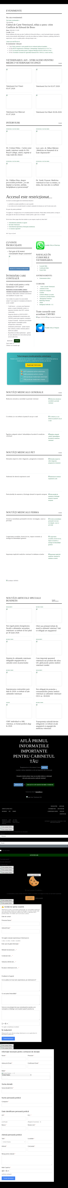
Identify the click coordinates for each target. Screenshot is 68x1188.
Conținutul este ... (7, 956)
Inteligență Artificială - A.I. (46, 304)
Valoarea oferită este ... (9, 962)
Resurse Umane (9, 639)
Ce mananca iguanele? (15, 228)
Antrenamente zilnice (45, 278)
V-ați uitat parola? (4, 859)
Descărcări (61, 808)
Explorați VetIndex (34, 365)
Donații (62, 811)
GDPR (10, 819)
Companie (5, 1101)
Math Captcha (6, 1167)
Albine (41, 302)
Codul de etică (16, 822)
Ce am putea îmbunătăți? (9, 993)
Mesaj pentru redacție (8, 1154)
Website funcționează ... (9, 950)
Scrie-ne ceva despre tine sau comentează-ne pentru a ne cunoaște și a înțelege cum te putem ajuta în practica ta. (19, 1008)
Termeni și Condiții (6, 821)
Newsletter (54, 806)
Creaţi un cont (3, 864)
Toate (60, 63)
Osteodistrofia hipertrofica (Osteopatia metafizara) (22, 226)
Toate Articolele (55, 601)
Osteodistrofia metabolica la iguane (18, 222)
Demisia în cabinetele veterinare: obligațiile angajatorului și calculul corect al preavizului (18, 660)
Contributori (52, 808)
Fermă (14, 811)
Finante (8, 702)
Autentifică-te (38, 792)
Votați (17, 340)
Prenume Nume (7, 920)
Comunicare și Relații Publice (47, 296)
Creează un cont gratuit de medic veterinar (40, 784)
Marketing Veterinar (44, 300)
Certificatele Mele (44, 268)
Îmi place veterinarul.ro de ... (10, 968)
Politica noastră (39, 898)
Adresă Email (6, 928)
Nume (4, 1055)
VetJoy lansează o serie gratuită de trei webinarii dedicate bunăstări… (30, 46)
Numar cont (31, 1125)
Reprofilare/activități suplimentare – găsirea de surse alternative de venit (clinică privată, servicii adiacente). (19, 334)
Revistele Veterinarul (14, 224)
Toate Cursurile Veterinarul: (47, 286)
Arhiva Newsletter (6, 822)
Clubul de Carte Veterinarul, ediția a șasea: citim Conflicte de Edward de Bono (29, 26)
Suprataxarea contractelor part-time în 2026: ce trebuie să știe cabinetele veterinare (18, 691)
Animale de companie (45, 290)
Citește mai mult (10, 41)
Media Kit (4, 823)
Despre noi (4, 819)
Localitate (31, 1138)
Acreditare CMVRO (53, 811)
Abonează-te (18, 784)
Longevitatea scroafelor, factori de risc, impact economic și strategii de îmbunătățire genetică (24, 537)
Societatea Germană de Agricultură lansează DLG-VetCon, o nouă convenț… (33, 52)
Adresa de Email (7, 1063)
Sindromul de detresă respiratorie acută (18, 476)
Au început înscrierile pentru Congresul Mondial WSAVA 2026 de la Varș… (33, 50)
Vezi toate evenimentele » (12, 20)
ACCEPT (30, 898)
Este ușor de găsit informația (10, 944)
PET (10, 811)
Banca (4, 1125)
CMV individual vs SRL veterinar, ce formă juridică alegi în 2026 (18, 723)
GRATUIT (44, 767)
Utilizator (2, 833)
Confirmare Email (33, 1063)
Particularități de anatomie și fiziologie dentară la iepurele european (26, 494)
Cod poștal (31, 1146)
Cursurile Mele (43, 266)
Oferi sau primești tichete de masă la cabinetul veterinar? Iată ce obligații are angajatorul (48, 628)
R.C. (29, 1115)
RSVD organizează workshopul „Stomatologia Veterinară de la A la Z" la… (32, 48)
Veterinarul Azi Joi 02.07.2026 (48, 86)
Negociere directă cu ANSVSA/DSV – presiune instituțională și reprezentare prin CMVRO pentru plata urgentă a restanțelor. (19, 316)
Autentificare (34, 855)
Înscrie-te (17, 41)
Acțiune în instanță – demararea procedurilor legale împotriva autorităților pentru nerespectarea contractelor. (19, 322)
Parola (1, 840)
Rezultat (10, 340)
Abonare (61, 806)
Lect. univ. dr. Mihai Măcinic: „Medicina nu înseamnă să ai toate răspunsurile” (47, 150)
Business (4, 811)
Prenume (31, 1055)
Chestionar (63, 814)
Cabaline (41, 292)
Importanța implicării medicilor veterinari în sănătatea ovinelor (25, 554)
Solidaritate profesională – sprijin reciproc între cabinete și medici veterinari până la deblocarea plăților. (19, 328)
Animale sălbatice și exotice (46, 294)
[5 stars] (12, 946)
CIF (3, 1115)
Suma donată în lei (8, 1088)
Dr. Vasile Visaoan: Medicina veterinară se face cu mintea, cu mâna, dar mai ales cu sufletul (48, 182)
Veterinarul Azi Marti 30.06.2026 (49, 112)
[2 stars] (5, 946)
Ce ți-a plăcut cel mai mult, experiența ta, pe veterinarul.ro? (19, 980)
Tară (3, 1138)
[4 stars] (9, 946)
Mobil (4, 1071)
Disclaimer (14, 821)
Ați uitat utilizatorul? (5, 862)
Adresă (4, 1146)
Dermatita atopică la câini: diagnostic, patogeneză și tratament (25, 459)
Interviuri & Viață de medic (12, 161)
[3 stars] (7, 946)
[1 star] (2, 946)
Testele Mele (42, 270)
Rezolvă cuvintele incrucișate (19, 268)
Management (39, 639)
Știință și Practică (7, 808)
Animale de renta (44, 288)
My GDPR (15, 819)
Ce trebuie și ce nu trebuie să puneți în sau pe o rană (22, 416)
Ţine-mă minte (6, 850)
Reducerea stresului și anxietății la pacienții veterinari (22, 399)
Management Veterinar (45, 298)
